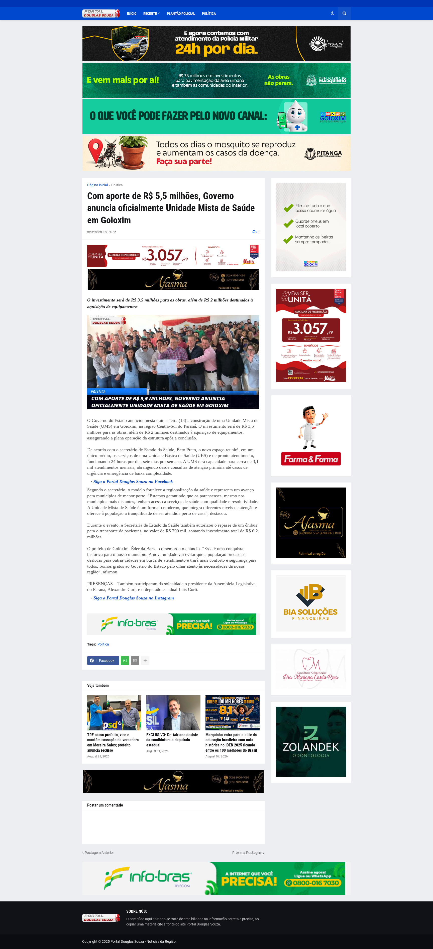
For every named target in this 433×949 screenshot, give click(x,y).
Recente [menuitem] (150, 14)
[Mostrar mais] (145, 660)
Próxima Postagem (247, 853)
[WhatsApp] (125, 660)
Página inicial (97, 185)
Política (117, 185)
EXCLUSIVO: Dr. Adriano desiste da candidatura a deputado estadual (172, 740)
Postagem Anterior (99, 853)
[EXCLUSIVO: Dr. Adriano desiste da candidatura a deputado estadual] (173, 712)
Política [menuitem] (209, 14)
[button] (332, 13)
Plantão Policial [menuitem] (181, 14)
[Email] (135, 660)
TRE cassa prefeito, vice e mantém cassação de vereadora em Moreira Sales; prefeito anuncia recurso (113, 742)
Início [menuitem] (131, 14)
